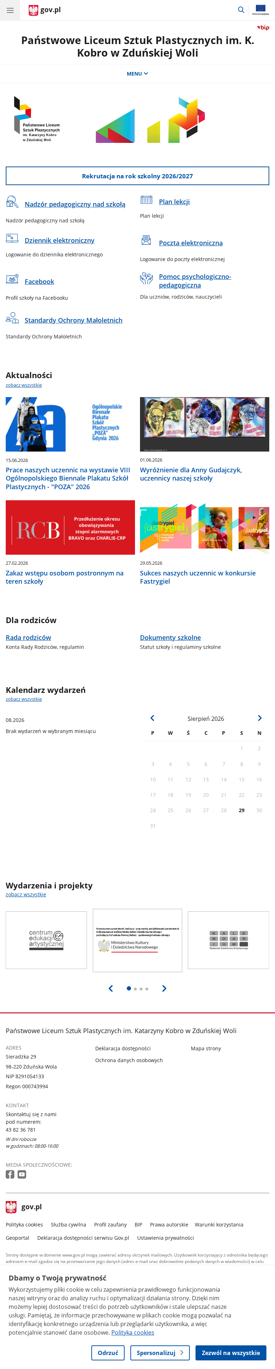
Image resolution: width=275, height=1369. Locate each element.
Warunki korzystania (219, 1224)
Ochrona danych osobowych (129, 1060)
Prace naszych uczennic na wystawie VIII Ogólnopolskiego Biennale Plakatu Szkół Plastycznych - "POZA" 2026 (68, 478)
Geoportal (17, 1237)
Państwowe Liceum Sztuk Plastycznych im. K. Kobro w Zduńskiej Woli (137, 46)
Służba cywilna (68, 1224)
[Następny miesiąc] (260, 718)
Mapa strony (206, 1048)
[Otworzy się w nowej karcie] (11, 1175)
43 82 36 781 (21, 1129)
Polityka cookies (24, 1224)
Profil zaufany (110, 1224)
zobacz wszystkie (24, 385)
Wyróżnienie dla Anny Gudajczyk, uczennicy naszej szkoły (191, 474)
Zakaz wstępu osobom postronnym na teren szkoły (65, 577)
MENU (134, 73)
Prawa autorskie (169, 1224)
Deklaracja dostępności (123, 1048)
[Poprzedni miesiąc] (153, 718)
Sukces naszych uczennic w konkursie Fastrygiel (198, 577)
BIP (138, 1224)
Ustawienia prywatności (165, 1237)
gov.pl (31, 1207)
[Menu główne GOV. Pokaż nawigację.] (10, 10)
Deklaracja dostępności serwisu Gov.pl (83, 1237)
